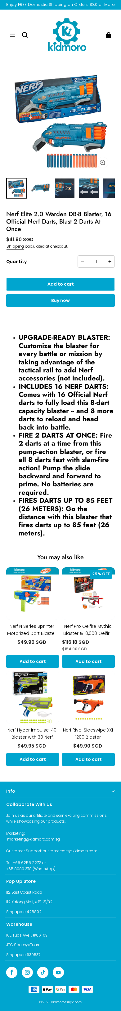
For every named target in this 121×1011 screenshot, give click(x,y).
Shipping (15, 246)
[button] (12, 35)
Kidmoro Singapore (66, 1002)
